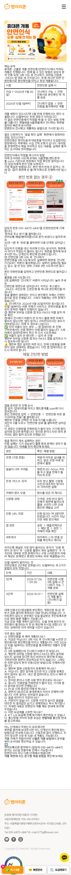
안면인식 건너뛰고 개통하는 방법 (23, 128)
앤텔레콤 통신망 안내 (54, 717)
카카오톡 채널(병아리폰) (18, 236)
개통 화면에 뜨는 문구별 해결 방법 (24, 756)
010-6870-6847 (29, 228)
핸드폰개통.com (45, 408)
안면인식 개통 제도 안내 (39, 706)
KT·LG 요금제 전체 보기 (22, 715)
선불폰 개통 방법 (41, 738)
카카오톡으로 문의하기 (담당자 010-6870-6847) (33, 747)
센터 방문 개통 (18, 618)
